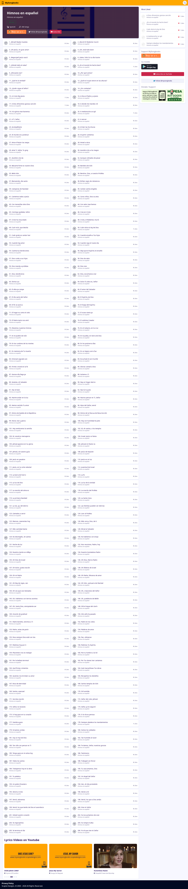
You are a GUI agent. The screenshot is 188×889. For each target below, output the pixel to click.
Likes (12, 22)
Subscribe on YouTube (164, 74)
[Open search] (185, 3)
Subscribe (56, 32)
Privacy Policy (8, 883)
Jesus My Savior (55, 871)
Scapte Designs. (8, 886)
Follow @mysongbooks (39, 32)
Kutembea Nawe (101, 871)
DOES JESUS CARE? (11, 871)
